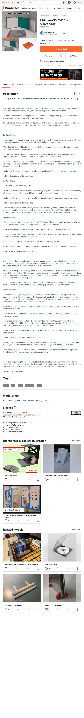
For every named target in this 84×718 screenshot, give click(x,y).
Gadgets (55, 15)
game (20, 386)
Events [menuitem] (77, 8)
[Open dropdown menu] (80, 20)
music (6, 386)
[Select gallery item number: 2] (21, 471)
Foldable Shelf (11, 476)
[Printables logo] (10, 8)
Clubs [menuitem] (41, 8)
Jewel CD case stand (54, 605)
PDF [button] (78, 94)
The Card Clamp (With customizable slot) (20, 516)
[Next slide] (35, 44)
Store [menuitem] (34, 8)
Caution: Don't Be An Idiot (56, 476)
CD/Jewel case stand (14, 605)
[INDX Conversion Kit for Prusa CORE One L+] (61, 74)
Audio (64, 15)
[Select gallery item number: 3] (22, 471)
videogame (30, 386)
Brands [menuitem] (69, 8)
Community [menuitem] (50, 8)
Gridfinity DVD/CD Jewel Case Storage (21, 564)
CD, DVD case (51, 564)
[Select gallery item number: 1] (19, 471)
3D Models (46, 15)
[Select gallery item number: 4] (24, 471)
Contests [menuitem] (61, 8)
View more (76, 441)
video (39, 386)
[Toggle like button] (6, 479)
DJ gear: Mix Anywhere (57, 61)
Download (62, 49)
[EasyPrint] (64, 2)
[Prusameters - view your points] (69, 2)
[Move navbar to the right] (81, 8)
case (13, 386)
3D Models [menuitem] (26, 8)
